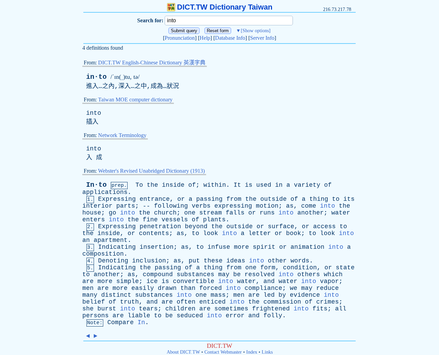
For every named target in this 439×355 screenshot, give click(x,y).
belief (93, 301)
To (139, 185)
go (112, 212)
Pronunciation (180, 38)
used (263, 185)
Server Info (262, 38)
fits (320, 308)
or (181, 199)
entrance (155, 199)
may (223, 274)
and (269, 281)
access (324, 226)
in (279, 185)
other (277, 260)
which (333, 274)
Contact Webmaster (223, 352)
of (192, 185)
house (91, 212)
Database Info (230, 38)
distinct (116, 295)
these (213, 260)
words (299, 260)
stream (210, 212)
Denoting (113, 260)
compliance (263, 288)
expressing (233, 206)
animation (307, 247)
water (340, 212)
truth (129, 301)
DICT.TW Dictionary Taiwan (224, 7)
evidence (305, 295)
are (88, 281)
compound (158, 274)
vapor (329, 281)
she (88, 308)
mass (218, 295)
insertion (157, 247)
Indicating (117, 247)
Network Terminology (122, 135)
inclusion (149, 260)
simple (127, 281)
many (89, 295)
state (345, 267)
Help (205, 38)
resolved (260, 274)
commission (282, 301)
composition (103, 253)
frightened (271, 308)
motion (267, 206)
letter (259, 233)
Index (251, 352)
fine (150, 219)
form (267, 267)
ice (152, 281)
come (308, 206)
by (282, 295)
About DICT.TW (183, 352)
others (308, 274)
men (88, 288)
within (214, 185)
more (241, 247)
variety (307, 185)
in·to (96, 77)
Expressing (117, 199)
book (293, 233)
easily (142, 288)
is (248, 185)
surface (281, 226)
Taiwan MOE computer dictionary (135, 99)
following (171, 206)
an (86, 240)
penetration (160, 226)
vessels (175, 219)
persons (95, 315)
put (194, 260)
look (210, 233)
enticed (212, 301)
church (165, 212)
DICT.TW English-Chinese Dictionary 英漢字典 (151, 62)
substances (195, 274)
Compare (120, 322)
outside (273, 199)
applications (105, 192)
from (233, 199)
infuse (218, 247)
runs (267, 212)
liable (139, 315)
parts (125, 206)
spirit (264, 247)
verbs (201, 206)
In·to (96, 185)
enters (93, 219)
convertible (193, 281)
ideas (235, 260)
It (237, 185)
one (189, 212)
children (180, 308)
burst (106, 308)
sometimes (231, 308)
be (237, 274)
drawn (167, 288)
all (340, 308)
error (235, 315)
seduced (190, 315)
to (336, 199)
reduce (327, 288)
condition (300, 267)
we (293, 288)
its (349, 199)
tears (148, 308)
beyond (196, 226)
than (187, 288)
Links (267, 352)
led (269, 295)
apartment (111, 240)
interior (97, 206)
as (290, 206)
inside (173, 185)
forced (210, 288)
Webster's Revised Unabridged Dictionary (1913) (151, 171)
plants (214, 219)
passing (209, 199)
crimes (327, 301)
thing (318, 199)
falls (235, 212)
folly (272, 315)
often (186, 301)
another (310, 212)
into (93, 113)
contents (154, 233)
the (152, 185)
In (141, 322)
